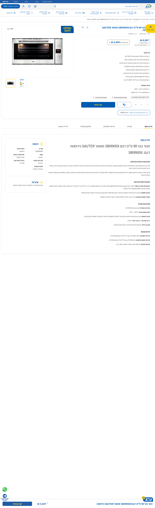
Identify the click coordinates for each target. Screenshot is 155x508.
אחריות (129, 126)
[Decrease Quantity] (147, 105)
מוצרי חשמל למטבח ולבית (94, 13)
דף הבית (152, 19)
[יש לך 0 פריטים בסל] (35, 6)
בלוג (37, 1)
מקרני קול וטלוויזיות (147, 13)
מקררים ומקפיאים (110, 13)
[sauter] (10, 28)
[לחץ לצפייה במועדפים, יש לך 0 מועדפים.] (29, 6)
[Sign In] (23, 6)
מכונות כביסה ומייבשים (60, 13)
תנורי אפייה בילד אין (126, 19)
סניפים (16, 1)
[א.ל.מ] (149, 6)
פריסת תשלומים (109, 126)
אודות (26, 1)
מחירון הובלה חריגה (101, 97)
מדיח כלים (78, 13)
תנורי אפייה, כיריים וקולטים (127, 13)
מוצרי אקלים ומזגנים (43, 13)
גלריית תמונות (63, 126)
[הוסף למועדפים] (83, 27)
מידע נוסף (148, 126)
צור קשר (5, 1)
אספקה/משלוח (86, 126)
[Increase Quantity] (135, 105)
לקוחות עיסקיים (47, 1)
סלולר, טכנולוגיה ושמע (25, 13)
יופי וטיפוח (10, 13)
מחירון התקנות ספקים (120, 97)
